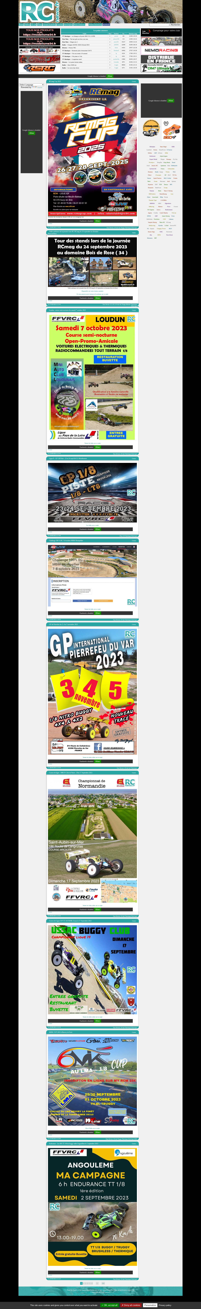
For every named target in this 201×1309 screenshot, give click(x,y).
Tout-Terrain (110, 227)
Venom (149, 178)
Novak (166, 197)
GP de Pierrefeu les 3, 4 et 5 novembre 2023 (63, 624)
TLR (174, 172)
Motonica (149, 238)
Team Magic (163, 146)
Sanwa (158, 209)
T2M (160, 184)
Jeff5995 (116, 44)
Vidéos (134, 232)
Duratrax (150, 172)
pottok (116, 36)
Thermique (128, 227)
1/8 (115, 227)
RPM (159, 235)
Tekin (148, 181)
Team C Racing (168, 191)
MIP (155, 238)
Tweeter (50, 223)
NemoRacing (163, 194)
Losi (172, 194)
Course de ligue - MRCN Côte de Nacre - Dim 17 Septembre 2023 (70, 773)
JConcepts (158, 175)
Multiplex (152, 146)
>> (97, 1283)
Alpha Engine (163, 156)
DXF (156, 184)
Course (134, 81)
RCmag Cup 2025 (55, 81)
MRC (159, 203)
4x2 (119, 227)
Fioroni (176, 206)
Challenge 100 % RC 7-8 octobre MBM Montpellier (66, 541)
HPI (171, 184)
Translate (39, 87)
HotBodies (149, 219)
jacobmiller (116, 59)
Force (172, 216)
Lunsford (149, 150)
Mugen (162, 159)
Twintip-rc (151, 162)
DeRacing (151, 206)
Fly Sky (175, 159)
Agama (150, 213)
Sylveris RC (153, 168)
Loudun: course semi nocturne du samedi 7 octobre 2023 (67, 310)
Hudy (159, 191)
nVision (160, 153)
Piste (121, 536)
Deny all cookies (131, 1305)
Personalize (150, 1305)
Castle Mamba (164, 213)
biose (116, 47)
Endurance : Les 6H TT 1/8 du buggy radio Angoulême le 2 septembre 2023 (73, 1144)
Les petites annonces (100, 31)
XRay (161, 197)
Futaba (175, 178)
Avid (168, 181)
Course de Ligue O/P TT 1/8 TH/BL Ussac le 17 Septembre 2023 (70, 921)
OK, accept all (110, 1305)
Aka (151, 235)
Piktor (149, 175)
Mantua (160, 206)
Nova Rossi (169, 235)
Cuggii (116, 65)
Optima (174, 181)
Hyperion (150, 184)
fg (116, 53)
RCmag (168, 222)
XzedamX (116, 50)
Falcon (155, 150)
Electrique (134, 227)
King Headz (167, 162)
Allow (110, 76)
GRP (156, 216)
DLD (169, 175)
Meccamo (162, 181)
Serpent (152, 228)
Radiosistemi (168, 209)
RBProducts (152, 194)
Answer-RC (173, 225)
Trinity (168, 172)
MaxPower (158, 187)
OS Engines (150, 209)
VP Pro (174, 175)
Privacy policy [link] (165, 1305)
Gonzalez (116, 62)
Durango (168, 159)
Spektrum (163, 165)
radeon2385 (116, 39)
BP (165, 175)
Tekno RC (162, 222)
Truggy (123, 227)
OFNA (149, 216)
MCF (170, 228)
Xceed (173, 162)
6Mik (135, 1139)
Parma (162, 168)
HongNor (159, 162)
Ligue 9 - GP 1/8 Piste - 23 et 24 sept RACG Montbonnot (68, 458)
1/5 (111, 304)
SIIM (173, 146)
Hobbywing (152, 225)
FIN (103, 1283)
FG (148, 228)
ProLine (174, 213)
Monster (128, 304)
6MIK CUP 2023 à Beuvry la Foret (60, 1032)
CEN (164, 219)
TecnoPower (162, 150)
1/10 (115, 304)
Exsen (155, 181)
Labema (171, 219)
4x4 (117, 227)
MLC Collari (167, 178)
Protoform (156, 219)
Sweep (165, 187)
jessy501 (116, 42)
